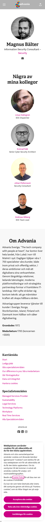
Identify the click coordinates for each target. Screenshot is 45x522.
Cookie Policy (18, 477)
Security (22, 53)
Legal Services (9, 403)
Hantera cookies (10, 383)
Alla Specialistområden (13, 419)
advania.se (22, 427)
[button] (40, 4)
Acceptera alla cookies (22, 499)
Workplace (7, 411)
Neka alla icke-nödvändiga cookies (22, 507)
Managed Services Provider (15, 396)
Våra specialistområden (13, 367)
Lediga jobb (7, 363)
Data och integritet (11, 379)
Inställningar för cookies (22, 514)
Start (4, 359)
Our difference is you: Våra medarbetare (21, 371)
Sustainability (8, 400)
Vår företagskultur (10, 375)
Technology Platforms (12, 407)
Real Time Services (11, 415)
